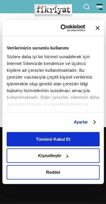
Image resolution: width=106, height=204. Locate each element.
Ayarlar (81, 122)
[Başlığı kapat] (97, 28)
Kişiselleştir (49, 155)
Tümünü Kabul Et (53, 139)
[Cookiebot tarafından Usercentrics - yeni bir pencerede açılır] (63, 28)
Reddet (53, 172)
